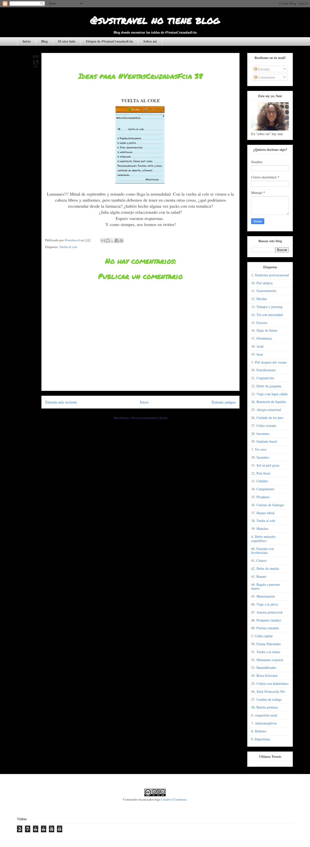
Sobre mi (150, 41)
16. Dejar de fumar (264, 330)
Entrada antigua (224, 402)
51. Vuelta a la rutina (265, 652)
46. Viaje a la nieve (264, 604)
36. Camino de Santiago (267, 505)
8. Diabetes (258, 731)
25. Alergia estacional (266, 409)
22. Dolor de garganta (266, 386)
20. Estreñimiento (263, 370)
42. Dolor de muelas (265, 568)
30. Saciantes (260, 457)
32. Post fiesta (260, 473)
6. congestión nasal (264, 715)
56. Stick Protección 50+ (268, 691)
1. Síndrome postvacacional (270, 275)
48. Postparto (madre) (266, 620)
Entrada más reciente (61, 402)
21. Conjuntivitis (262, 378)
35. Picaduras (260, 497)
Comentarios (266, 77)
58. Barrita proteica (264, 707)
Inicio (27, 41)
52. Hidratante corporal (267, 659)
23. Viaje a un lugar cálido (269, 394)
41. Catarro (259, 560)
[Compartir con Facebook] (116, 240)
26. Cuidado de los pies (267, 417)
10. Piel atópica (261, 283)
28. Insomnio (260, 433)
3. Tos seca (258, 449)
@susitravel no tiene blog (155, 20)
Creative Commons (173, 799)
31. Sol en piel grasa (265, 465)
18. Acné (257, 346)
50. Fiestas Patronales (266, 644)
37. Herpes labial (262, 513)
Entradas (263, 69)
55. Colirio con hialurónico (269, 683)
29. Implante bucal (264, 441)
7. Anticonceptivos (264, 723)
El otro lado (67, 41)
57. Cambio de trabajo (266, 699)
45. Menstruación (263, 596)
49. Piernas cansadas (265, 628)
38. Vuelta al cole (263, 520)
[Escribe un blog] (107, 240)
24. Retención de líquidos (268, 401)
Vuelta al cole (68, 247)
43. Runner (258, 576)
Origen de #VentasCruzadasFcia (109, 41)
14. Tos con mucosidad (267, 314)
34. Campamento (262, 489)
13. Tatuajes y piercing (266, 306)
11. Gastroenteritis (263, 290)
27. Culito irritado (263, 425)
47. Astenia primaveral (266, 612)
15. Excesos (259, 322)
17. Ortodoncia (261, 338)
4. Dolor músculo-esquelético (263, 538)
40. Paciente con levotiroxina (262, 550)
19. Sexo (257, 354)
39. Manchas (259, 528)
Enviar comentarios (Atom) (149, 418)
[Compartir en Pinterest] (121, 240)
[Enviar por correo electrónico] (103, 240)
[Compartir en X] (112, 240)
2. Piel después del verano (269, 362)
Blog (44, 41)
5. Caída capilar (262, 636)
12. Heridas (259, 298)
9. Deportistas (260, 739)
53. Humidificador (263, 667)
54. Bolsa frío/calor (264, 675)
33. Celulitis (259, 481)
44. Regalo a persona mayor (265, 586)
